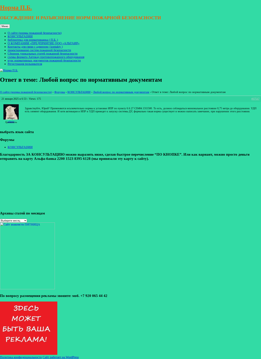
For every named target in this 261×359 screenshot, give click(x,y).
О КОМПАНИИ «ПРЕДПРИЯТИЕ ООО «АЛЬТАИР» (43, 43)
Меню (5, 26)
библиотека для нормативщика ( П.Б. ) (33, 39)
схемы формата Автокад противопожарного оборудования (46, 57)
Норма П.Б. (16, 7)
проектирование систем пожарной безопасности (39, 50)
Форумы (59, 92)
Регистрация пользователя (25, 63)
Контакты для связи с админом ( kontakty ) (35, 46)
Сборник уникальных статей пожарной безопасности (43, 53)
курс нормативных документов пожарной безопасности (44, 60)
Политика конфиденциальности (21, 357)
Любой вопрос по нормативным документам (121, 92)
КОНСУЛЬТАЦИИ (20, 36)
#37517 (255, 98)
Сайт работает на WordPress (61, 357)
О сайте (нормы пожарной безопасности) (35, 33)
